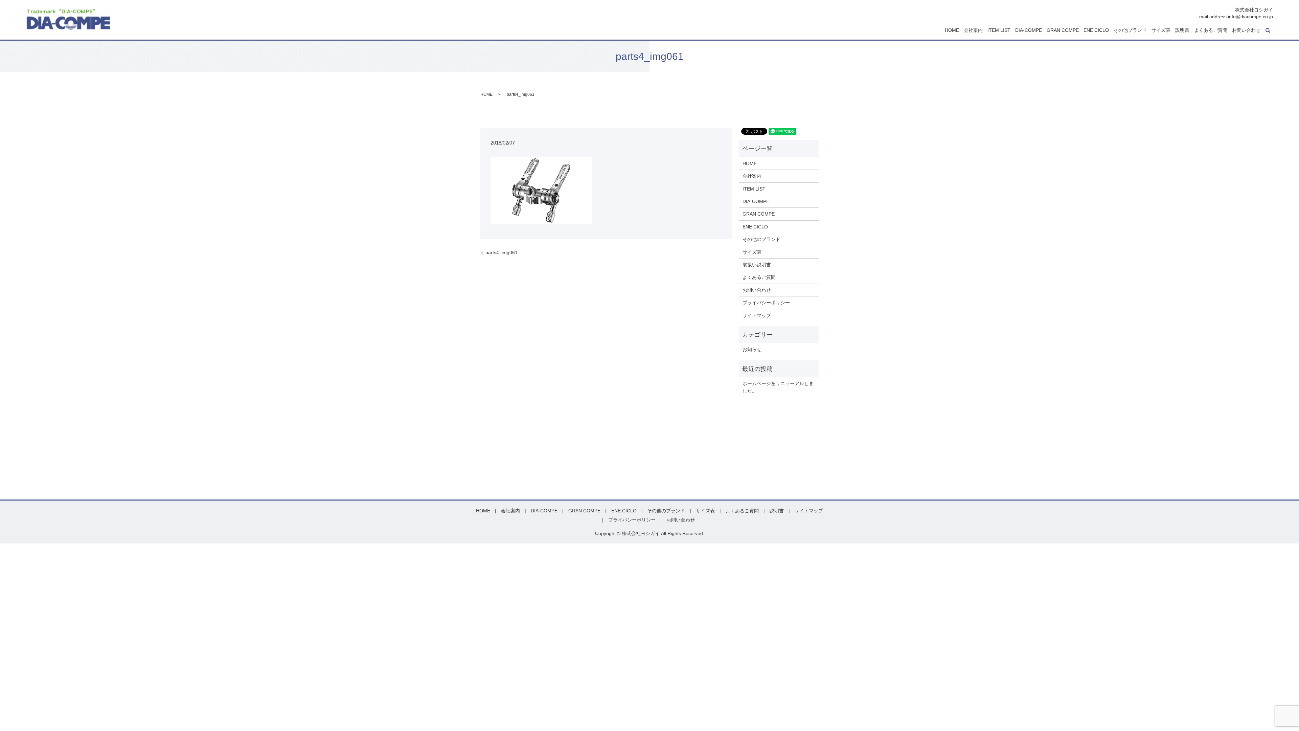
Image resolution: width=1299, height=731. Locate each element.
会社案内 (973, 30)
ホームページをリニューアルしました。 (778, 387)
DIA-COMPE (1028, 30)
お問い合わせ (1246, 30)
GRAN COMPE (1063, 30)
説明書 (1182, 30)
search (1268, 30)
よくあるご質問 (1210, 30)
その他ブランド (1130, 30)
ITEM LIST (998, 30)
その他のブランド (761, 239)
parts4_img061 (501, 252)
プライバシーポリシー (766, 302)
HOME (952, 30)
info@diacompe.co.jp (1250, 16)
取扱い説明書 (757, 264)
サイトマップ (757, 315)
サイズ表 (1161, 30)
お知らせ (752, 349)
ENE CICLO (1096, 30)
